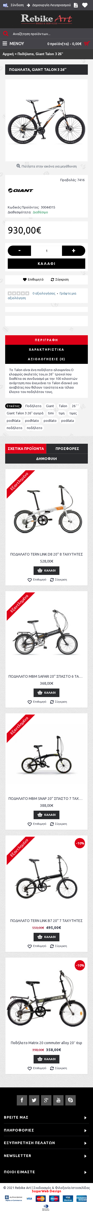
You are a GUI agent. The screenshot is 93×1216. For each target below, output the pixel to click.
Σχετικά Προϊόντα (26, 449)
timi (51, 413)
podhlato (32, 420)
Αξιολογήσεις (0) (46, 359)
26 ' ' (75, 406)
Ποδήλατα (33, 406)
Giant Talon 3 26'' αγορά (25, 413)
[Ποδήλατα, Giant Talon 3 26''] (46, 120)
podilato (50, 420)
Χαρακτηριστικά (46, 349)
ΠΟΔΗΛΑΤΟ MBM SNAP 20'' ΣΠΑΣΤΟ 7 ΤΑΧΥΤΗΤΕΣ (47, 798)
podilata (67, 420)
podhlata (13, 420)
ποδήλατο (34, 428)
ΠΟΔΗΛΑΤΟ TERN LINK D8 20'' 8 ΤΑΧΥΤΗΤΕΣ (46, 554)
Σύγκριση (62, 279)
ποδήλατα (14, 428)
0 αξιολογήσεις (44, 293)
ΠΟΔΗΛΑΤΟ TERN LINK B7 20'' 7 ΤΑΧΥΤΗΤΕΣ (46, 921)
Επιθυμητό (36, 279)
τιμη (61, 413)
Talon (63, 406)
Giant (50, 406)
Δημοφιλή (46, 459)
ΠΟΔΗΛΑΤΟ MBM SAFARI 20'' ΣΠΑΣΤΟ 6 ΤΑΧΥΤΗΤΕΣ (47, 676)
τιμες (73, 413)
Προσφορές (67, 449)
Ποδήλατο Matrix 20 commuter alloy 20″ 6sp (46, 1043)
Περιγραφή (46, 340)
